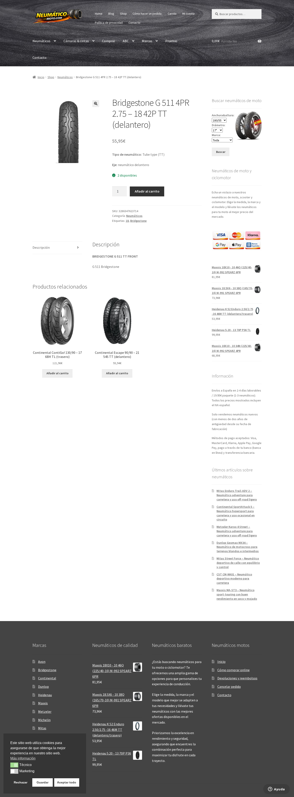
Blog (111, 14)
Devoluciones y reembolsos (237, 678)
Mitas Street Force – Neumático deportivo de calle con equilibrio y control (238, 562)
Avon (41, 661)
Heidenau (45, 695)
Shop (123, 14)
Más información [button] (23, 758)
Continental (47, 678)
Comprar (108, 41)
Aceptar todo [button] (66, 782)
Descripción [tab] (41, 247)
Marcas (147, 41)
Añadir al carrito (147, 191)
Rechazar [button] (20, 782)
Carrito (172, 14)
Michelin (44, 720)
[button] (95, 103)
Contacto (134, 23)
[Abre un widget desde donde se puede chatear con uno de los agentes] (276, 789)
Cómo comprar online (233, 670)
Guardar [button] (42, 782)
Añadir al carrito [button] (57, 373)
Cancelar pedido (229, 686)
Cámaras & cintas (76, 41)
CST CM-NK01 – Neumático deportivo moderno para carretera (234, 578)
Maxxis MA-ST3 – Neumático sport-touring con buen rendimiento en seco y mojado (237, 594)
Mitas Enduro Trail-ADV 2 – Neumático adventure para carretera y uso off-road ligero (237, 495)
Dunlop (43, 686)
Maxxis (43, 703)
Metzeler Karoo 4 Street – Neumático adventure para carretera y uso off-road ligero (237, 531)
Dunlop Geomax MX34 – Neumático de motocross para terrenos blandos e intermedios (238, 547)
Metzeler (44, 711)
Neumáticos (41, 41)
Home (98, 14)
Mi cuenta (188, 14)
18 (127, 221)
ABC (126, 41)
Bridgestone (138, 221)
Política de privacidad (109, 23)
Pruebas (171, 41)
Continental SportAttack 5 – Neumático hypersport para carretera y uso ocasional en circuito (236, 513)
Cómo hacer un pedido (147, 14)
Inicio (41, 77)
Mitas (42, 728)
